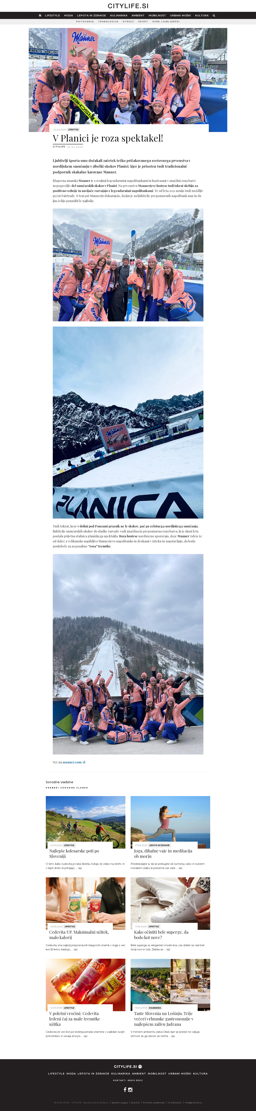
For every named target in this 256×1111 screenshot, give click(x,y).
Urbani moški (180, 15)
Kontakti (119, 1080)
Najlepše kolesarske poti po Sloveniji (74, 853)
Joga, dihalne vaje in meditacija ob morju (163, 853)
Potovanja (85, 21)
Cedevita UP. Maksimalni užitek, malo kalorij (79, 934)
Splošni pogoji (120, 1102)
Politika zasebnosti (154, 1102)
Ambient (138, 15)
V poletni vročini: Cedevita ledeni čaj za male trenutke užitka (74, 1018)
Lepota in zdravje (91, 15)
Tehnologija (108, 21)
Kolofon (135, 1102)
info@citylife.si (193, 1102)
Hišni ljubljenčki (166, 21)
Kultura (202, 15)
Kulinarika (118, 15)
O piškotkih (175, 1102)
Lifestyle (52, 15)
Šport (143, 21)
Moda (68, 15)
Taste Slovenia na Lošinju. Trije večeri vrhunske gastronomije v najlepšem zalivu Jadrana (163, 1018)
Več (80, 868)
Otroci (128, 21)
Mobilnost (157, 15)
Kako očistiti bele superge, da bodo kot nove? (161, 934)
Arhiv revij (135, 1080)
